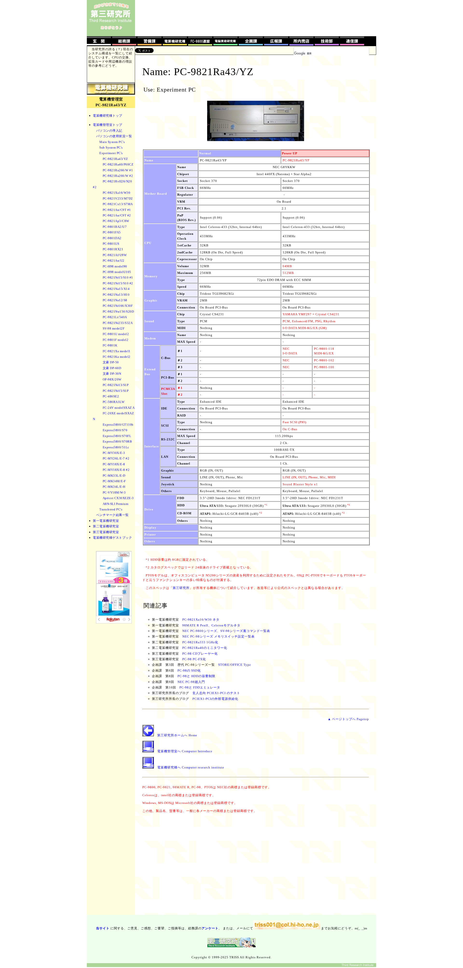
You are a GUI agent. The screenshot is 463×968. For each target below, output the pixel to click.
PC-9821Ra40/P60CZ (118, 164)
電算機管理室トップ (107, 125)
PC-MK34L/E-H (114, 486)
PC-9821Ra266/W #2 (118, 176)
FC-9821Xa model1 (116, 351)
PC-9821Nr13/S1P (116, 385)
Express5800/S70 (115, 430)
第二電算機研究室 (106, 526)
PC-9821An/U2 (113, 260)
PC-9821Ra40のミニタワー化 (204, 648)
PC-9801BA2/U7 (115, 227)
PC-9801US (111, 243)
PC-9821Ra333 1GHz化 (200, 642)
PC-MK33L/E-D (114, 475)
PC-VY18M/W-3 (114, 492)
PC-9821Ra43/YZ (115, 159)
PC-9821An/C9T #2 (117, 215)
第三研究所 (181, 588)
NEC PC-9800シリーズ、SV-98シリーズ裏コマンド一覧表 (226, 631)
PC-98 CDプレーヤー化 (200, 653)
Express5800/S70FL (117, 436)
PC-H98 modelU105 (117, 272)
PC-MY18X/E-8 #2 (116, 470)
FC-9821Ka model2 (116, 357)
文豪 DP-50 (111, 362)
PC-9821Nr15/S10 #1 (118, 277)
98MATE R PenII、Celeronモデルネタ (211, 625)
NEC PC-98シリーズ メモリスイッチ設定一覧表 (218, 636)
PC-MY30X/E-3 (114, 453)
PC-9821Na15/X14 (116, 289)
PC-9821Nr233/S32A (118, 323)
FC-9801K (110, 345)
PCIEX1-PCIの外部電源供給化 (215, 699)
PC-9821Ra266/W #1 (118, 170)
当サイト (102, 928)
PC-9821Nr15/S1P (116, 391)
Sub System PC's (111, 147)
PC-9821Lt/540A (115, 317)
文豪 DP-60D (112, 368)
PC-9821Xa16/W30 (116, 192)
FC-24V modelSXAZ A (119, 407)
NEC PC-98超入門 (191, 682)
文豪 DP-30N (112, 373)
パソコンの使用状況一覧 (114, 136)
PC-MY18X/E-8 (114, 464)
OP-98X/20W (112, 379)
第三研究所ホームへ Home (177, 735)
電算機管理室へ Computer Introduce (184, 751)
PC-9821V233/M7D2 (118, 198)
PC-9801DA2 (112, 238)
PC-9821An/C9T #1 (117, 210)
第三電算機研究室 (106, 532)
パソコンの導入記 (109, 130)
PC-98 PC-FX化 (194, 659)
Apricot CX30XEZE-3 (118, 498)
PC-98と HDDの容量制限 (196, 676)
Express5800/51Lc (116, 447)
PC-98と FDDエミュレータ (199, 687)
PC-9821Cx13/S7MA (118, 204)
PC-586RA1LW (114, 402)
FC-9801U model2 (116, 334)
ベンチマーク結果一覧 (112, 515)
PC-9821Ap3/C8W (116, 221)
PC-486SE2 (111, 396)
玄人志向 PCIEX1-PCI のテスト (216, 693)
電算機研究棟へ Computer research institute (190, 767)
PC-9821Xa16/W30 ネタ (200, 619)
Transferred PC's (110, 509)
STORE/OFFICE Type (234, 665)
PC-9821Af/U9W (115, 255)
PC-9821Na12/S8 (115, 300)
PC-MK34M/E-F (114, 481)
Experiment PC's (111, 153)
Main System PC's (112, 142)
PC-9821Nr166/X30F (118, 306)
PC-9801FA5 (112, 232)
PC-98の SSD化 (189, 670)
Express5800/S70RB (117, 441)
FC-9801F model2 (116, 340)
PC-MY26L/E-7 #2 (116, 458)
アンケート (210, 928)
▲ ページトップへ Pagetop (348, 719)
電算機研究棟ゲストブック (112, 537)
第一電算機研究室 (106, 521)
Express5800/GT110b (118, 424)
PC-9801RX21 (113, 249)
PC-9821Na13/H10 (116, 294)
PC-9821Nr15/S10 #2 (118, 283)
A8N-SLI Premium (116, 504)
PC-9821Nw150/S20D (118, 311)
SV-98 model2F (114, 328)
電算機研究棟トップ (107, 115)
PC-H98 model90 (115, 266)
